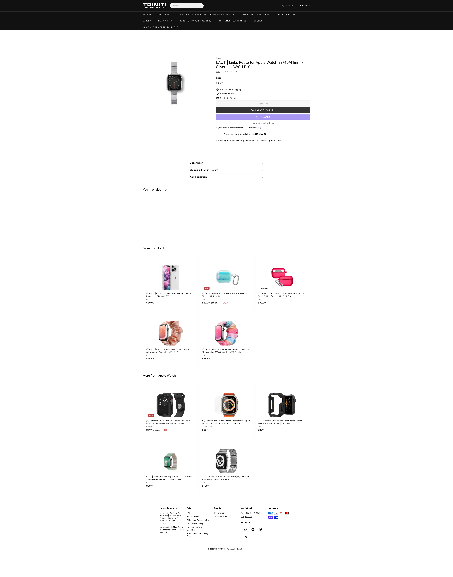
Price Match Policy (195, 523)
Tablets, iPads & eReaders (196, 21)
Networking (166, 21)
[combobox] (187, 5)
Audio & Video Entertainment (161, 27)
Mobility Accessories (190, 15)
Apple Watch (167, 375)
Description (196, 163)
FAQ (188, 513)
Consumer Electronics (233, 21)
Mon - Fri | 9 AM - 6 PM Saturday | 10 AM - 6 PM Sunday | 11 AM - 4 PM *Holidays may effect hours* (170, 518)
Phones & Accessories (156, 15)
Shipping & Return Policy (204, 170)
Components (285, 15)
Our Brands (219, 513)
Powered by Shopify (235, 549)
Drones (259, 21)
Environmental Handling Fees (197, 534)
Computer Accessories (256, 15)
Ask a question (198, 177)
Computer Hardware (222, 15)
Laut (218, 71)
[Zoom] (175, 83)
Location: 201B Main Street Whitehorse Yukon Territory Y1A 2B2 (172, 529)
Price (218, 78)
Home (218, 58)
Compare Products (222, 516)
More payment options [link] (263, 123)
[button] (263, 110)
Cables (147, 21)
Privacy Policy (193, 516)
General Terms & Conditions (194, 528)
